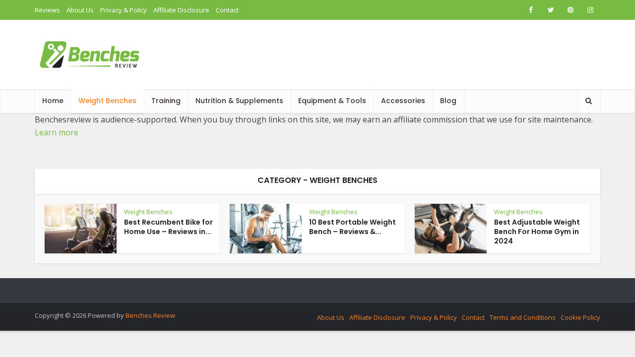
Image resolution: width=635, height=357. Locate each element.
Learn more (56, 132)
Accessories (403, 101)
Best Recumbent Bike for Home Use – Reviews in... (168, 227)
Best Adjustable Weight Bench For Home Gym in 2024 (537, 231)
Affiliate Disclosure (181, 9)
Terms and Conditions (523, 317)
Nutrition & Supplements (239, 101)
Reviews (47, 9)
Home (53, 101)
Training (166, 101)
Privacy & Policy (123, 9)
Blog (448, 101)
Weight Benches (107, 101)
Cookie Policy (580, 317)
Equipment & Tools (332, 101)
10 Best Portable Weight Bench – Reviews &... (352, 227)
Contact (227, 9)
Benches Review (150, 315)
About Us (80, 9)
